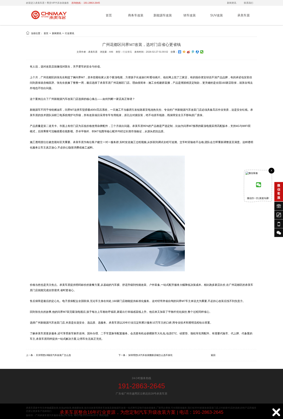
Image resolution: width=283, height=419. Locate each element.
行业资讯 (69, 33)
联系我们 (248, 3)
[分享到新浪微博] (188, 51)
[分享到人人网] (197, 51)
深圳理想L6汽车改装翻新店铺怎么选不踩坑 (150, 355)
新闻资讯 (231, 3)
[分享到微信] (201, 51)
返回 (213, 355)
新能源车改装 (162, 15)
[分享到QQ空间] (184, 51)
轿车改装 (189, 15)
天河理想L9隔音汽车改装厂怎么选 (53, 355)
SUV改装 (216, 15)
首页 (109, 15)
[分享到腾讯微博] (193, 51)
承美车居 (243, 15)
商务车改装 (135, 15)
